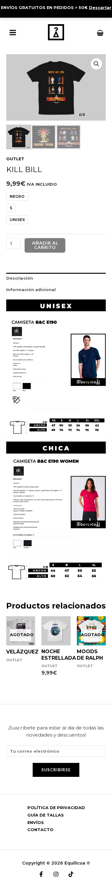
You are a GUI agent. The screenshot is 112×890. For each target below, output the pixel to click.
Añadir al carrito (45, 245)
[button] (96, 63)
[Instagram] (56, 874)
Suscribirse (56, 769)
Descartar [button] (100, 7)
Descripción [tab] (19, 278)
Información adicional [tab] (31, 289)
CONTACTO (40, 829)
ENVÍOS (35, 822)
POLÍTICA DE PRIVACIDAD (56, 807)
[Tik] (71, 874)
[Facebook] (41, 874)
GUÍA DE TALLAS (45, 815)
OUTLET (15, 159)
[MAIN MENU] (12, 32)
